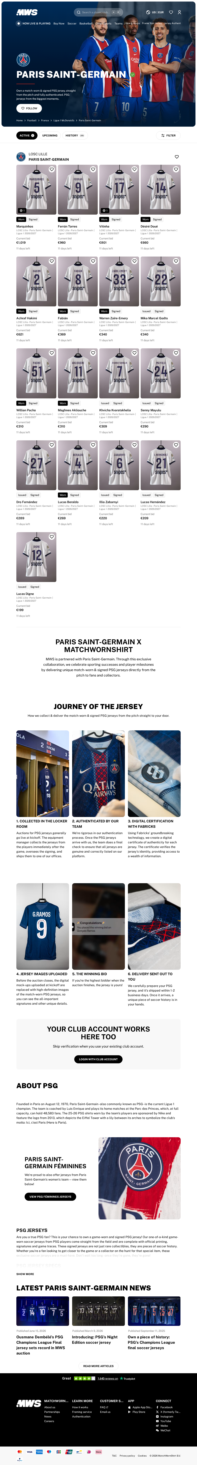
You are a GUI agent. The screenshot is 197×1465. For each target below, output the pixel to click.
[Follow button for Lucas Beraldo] (93, 445)
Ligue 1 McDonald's (63, 120)
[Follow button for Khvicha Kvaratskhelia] (134, 353)
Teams (118, 23)
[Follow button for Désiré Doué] (176, 169)
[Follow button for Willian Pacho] (52, 353)
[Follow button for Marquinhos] (52, 169)
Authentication (81, 1416)
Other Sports (103, 23)
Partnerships (52, 1411)
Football (32, 120)
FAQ (102, 1407)
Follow (31, 108)
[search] (98, 12)
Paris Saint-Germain (90, 120)
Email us (105, 1411)
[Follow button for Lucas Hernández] (176, 445)
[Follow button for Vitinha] (134, 169)
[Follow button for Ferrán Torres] (93, 169)
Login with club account (98, 1059)
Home (19, 120)
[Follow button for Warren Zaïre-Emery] (134, 261)
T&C (114, 1455)
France (45, 120)
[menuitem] (155, 12)
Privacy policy (127, 1455)
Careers (49, 1421)
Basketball (86, 23)
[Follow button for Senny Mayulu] (176, 353)
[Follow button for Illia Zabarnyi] (134, 445)
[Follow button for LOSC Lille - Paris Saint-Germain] (177, 157)
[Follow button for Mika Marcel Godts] (176, 261)
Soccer (72, 23)
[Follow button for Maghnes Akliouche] (93, 353)
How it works (80, 1407)
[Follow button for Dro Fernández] (52, 445)
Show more (25, 1274)
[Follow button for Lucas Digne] (52, 537)
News (47, 1416)
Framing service (82, 1411)
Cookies (142, 1455)
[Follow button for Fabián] (93, 261)
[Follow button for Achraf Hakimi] (52, 261)
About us (49, 1407)
